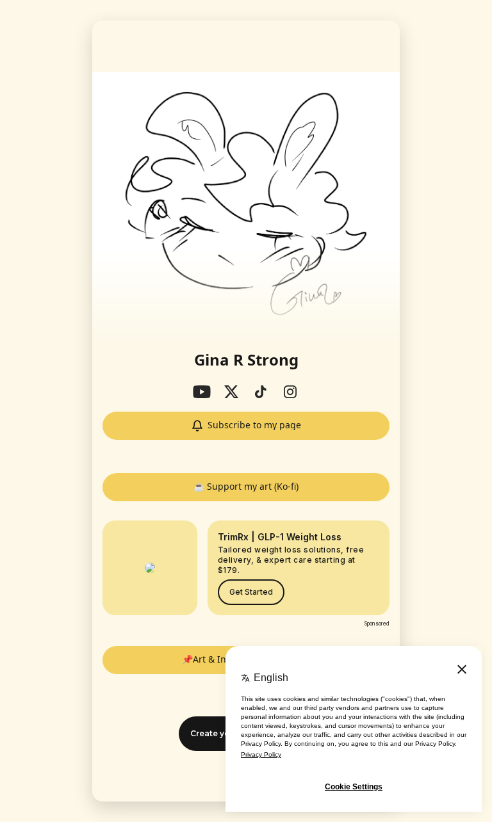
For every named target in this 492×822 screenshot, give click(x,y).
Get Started (251, 592)
